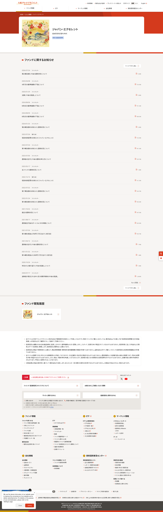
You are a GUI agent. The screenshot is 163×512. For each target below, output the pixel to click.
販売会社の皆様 (99, 3)
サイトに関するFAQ (49, 395)
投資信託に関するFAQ (108, 395)
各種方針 (73, 491)
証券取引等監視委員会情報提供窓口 (48, 498)
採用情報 (89, 3)
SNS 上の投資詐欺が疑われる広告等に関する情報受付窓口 (103, 498)
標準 (132, 3)
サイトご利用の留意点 (103, 491)
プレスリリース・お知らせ (114, 3)
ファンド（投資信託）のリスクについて (36, 386)
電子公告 (115, 491)
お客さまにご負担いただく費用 (95, 386)
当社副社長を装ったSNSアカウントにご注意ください (49, 377)
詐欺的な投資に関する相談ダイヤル (72, 498)
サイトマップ (63, 491)
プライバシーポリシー (86, 491)
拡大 (136, 3)
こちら (51, 407)
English (143, 3)
